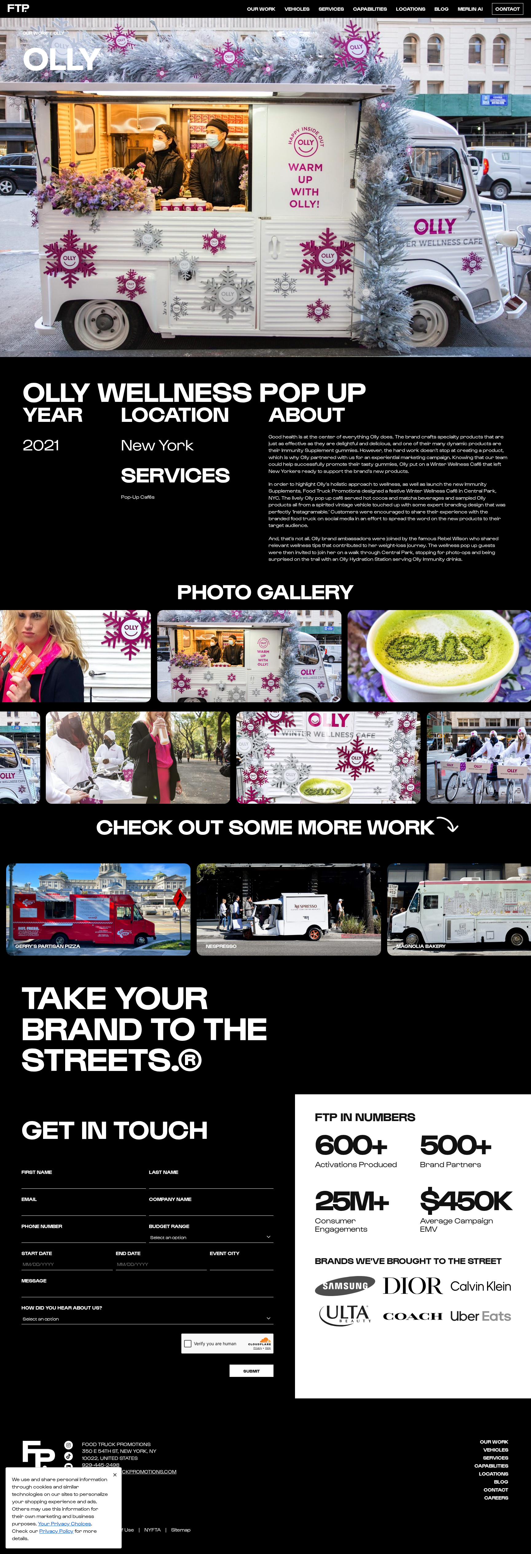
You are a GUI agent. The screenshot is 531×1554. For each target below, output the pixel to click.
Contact (507, 9)
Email (29, 1199)
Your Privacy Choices (64, 1523)
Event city (224, 1253)
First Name (37, 1172)
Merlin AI (470, 9)
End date (128, 1253)
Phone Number (42, 1226)
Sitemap (181, 1529)
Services (331, 9)
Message (34, 1280)
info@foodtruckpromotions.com (129, 1471)
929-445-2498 (101, 1465)
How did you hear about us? (62, 1307)
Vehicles (297, 9)
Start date (37, 1253)
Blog (442, 9)
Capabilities (370, 9)
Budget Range (169, 1226)
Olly (374, 436)
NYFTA (152, 1529)
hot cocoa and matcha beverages (403, 498)
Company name (170, 1199)
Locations (410, 9)
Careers (496, 1497)
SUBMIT (251, 1370)
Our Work (261, 9)
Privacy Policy (56, 1531)
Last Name (163, 1172)
